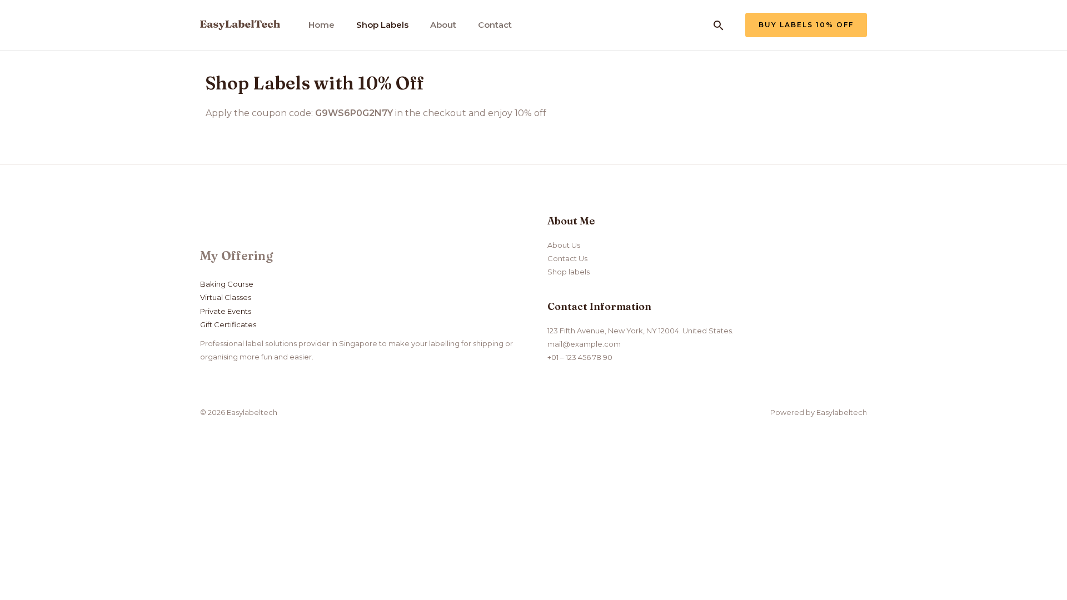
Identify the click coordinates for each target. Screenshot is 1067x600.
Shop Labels (382, 24)
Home (321, 24)
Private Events (225, 311)
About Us (563, 245)
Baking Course (226, 283)
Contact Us (567, 258)
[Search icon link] (718, 25)
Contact (495, 24)
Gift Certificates (228, 324)
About (443, 24)
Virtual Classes (225, 297)
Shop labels (568, 271)
